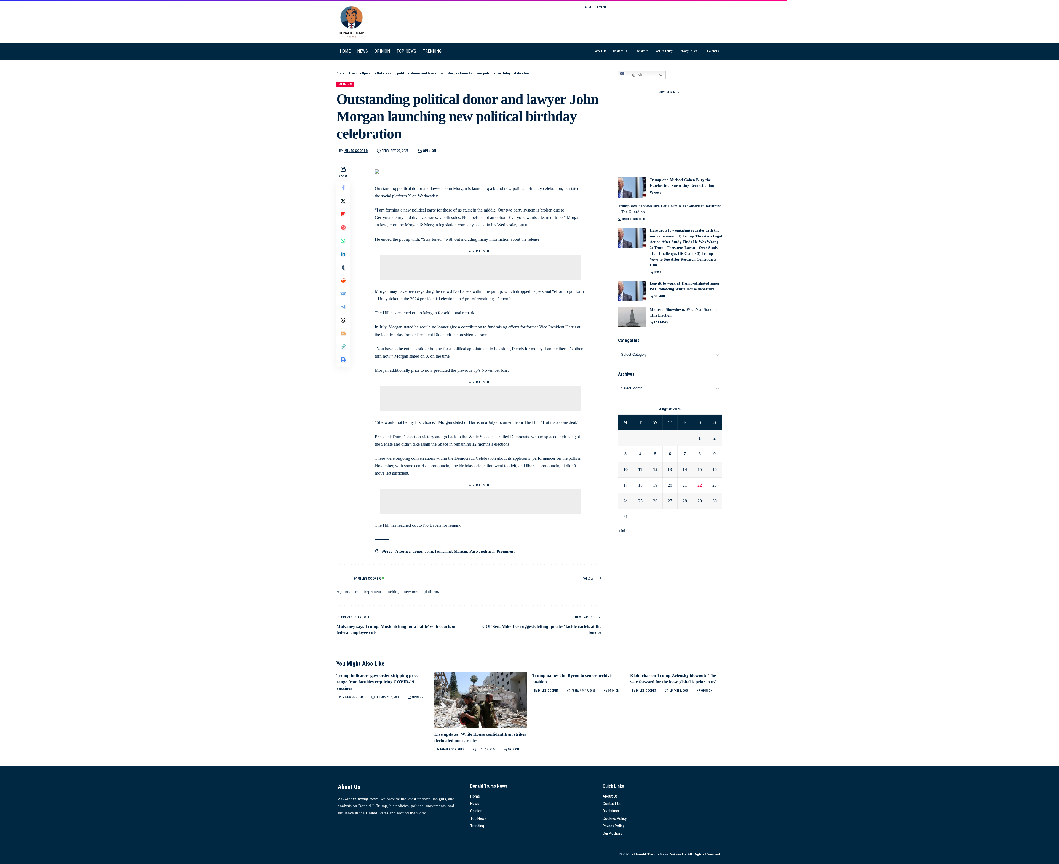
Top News (661, 323)
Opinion (345, 84)
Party (474, 551)
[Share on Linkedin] (343, 254)
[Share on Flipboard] (343, 214)
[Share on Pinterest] (343, 227)
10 (625, 469)
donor (417, 551)
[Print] (343, 360)
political (487, 551)
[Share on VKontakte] (343, 293)
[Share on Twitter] (343, 201)
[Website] (598, 578)
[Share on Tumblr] (343, 267)
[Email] (343, 333)
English (634, 74)
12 (655, 469)
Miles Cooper (356, 151)
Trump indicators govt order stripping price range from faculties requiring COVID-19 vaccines (377, 682)
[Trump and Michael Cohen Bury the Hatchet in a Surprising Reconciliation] (632, 187)
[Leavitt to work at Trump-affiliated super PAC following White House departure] (632, 291)
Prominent (506, 551)
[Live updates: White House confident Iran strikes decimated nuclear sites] (480, 700)
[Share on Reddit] (343, 280)
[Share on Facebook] (343, 187)
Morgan (460, 551)
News (657, 193)
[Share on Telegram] (343, 307)
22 (699, 485)
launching (443, 551)
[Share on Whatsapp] (343, 240)
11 (640, 469)
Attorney (402, 551)
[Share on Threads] (343, 320)
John (429, 551)
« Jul (621, 531)
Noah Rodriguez (452, 749)
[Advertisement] (595, 24)
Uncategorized (633, 219)
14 (685, 469)
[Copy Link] (343, 346)
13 (670, 469)
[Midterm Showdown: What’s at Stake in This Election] (632, 317)
